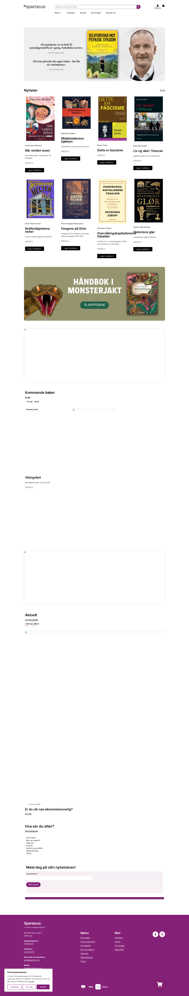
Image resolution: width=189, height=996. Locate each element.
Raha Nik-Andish (140, 146)
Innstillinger (14, 987)
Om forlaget (120, 946)
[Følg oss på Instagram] (162, 934)
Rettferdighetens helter (37, 230)
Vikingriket (33, 477)
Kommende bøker (87, 942)
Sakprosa (84, 953)
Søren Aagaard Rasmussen (72, 223)
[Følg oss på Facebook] (155, 934)
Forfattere (119, 938)
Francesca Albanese (33, 145)
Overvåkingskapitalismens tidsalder (116, 234)
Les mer (31, 981)
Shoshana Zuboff (104, 228)
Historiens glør (144, 232)
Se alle (162, 90)
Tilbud (83, 961)
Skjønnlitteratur (86, 957)
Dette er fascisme (110, 150)
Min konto (157, 8)
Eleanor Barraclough (141, 227)
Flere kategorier (31, 831)
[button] (29, 401)
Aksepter (43, 987)
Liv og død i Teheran (148, 151)
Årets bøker (85, 938)
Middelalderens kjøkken (72, 140)
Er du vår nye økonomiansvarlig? (49, 809)
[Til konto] (158, 5)
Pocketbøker (85, 946)
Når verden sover (37, 150)
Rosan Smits (102, 145)
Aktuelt (117, 942)
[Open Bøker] (61, 12)
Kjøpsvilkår (119, 949)
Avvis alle (29, 987)
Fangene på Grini (73, 228)
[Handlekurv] (164, 5)
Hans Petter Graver (33, 223)
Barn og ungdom (87, 949)
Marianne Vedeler (68, 133)
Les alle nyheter (31, 620)
